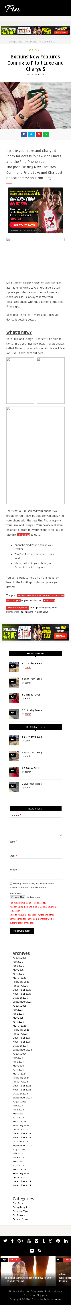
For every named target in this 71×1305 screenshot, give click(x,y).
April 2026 (18, 973)
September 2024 (22, 1049)
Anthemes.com (53, 1299)
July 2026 (18, 961)
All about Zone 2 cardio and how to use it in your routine (27, 1280)
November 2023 (22, 1089)
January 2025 (20, 1033)
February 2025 (21, 1029)
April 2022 (18, 1165)
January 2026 (20, 985)
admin (41, 74)
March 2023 (19, 1121)
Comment (15, 815)
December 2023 (22, 1085)
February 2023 (21, 1125)
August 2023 (19, 1101)
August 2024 (20, 1053)
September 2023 (22, 1097)
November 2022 (22, 1137)
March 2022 (19, 1169)
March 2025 (19, 1025)
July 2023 (18, 1105)
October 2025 (20, 997)
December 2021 (22, 1181)
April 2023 (18, 1117)
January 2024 (20, 1081)
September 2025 (22, 1001)
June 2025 (18, 1013)
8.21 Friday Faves (32, 663)
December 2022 (22, 1133)
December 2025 (22, 989)
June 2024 (18, 1061)
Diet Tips (34, 607)
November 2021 (22, 1185)
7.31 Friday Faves (32, 710)
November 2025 (22, 993)
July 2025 (18, 1009)
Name (13, 841)
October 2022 (20, 1141)
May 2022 (18, 1161)
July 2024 (18, 1057)
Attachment (15, 893)
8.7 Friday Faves (31, 694)
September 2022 (22, 1145)
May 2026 (18, 969)
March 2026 (19, 977)
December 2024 (22, 1037)
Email (13, 855)
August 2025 (19, 1005)
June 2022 (18, 1157)
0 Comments (48, 42)
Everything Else (48, 607)
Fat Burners (27, 612)
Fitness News (41, 612)
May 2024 (18, 1065)
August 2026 (20, 957)
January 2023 (20, 1129)
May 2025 (18, 1017)
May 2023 (18, 1113)
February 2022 (21, 1173)
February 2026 (21, 981)
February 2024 (21, 1077)
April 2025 (18, 1021)
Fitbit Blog (49, 600)
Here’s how (24, 534)
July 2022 (18, 1153)
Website (13, 870)
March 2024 (19, 1073)
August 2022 (19, 1149)
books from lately (32, 679)
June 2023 (18, 1109)
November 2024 (22, 1041)
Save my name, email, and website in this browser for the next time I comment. (32, 885)
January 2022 (20, 1177)
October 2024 (20, 1045)
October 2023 (20, 1093)
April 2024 (18, 1069)
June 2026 (18, 965)
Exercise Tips (12, 612)
